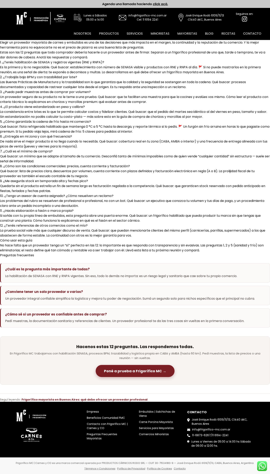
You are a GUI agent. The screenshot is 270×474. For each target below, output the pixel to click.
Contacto (252, 33)
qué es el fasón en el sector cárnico (112, 220)
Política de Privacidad (131, 468)
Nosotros (82, 33)
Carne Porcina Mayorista (156, 422)
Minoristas (160, 33)
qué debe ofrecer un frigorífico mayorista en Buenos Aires (179, 72)
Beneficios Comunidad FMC (106, 418)
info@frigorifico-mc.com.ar (147, 15)
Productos (109, 33)
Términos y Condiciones (99, 468)
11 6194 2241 (150, 20)
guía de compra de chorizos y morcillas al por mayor (161, 116)
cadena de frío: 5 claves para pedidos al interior (95, 131)
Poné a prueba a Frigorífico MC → (135, 371)
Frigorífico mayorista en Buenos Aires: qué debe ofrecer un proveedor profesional (84, 400)
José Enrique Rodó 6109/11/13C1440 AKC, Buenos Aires (204, 17)
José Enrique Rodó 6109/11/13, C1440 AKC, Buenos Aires (219, 422)
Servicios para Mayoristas (156, 428)
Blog (209, 33)
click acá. (160, 4)
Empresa (93, 412)
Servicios (135, 33)
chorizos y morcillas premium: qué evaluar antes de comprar (99, 102)
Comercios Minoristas (154, 434)
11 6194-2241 (220, 435)
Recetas (228, 33)
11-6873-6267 (201, 435)
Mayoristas (187, 33)
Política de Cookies (159, 468)
